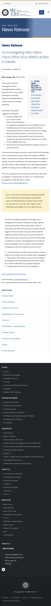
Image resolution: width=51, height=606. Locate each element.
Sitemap (5, 597)
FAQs (5, 531)
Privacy (25, 597)
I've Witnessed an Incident (12, 477)
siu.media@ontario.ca (20, 279)
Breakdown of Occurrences (12, 514)
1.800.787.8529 (42, 3)
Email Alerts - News (14, 326)
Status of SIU (10, 308)
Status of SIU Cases (9, 511)
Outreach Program (9, 409)
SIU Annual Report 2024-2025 (13, 440)
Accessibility (7, 423)
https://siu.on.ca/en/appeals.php (16, 183)
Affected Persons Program (12, 406)
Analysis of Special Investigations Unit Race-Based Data (22, 443)
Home (4, 25)
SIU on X (6, 518)
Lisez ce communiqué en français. (14, 274)
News (9, 302)
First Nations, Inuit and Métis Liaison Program (18, 416)
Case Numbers (8, 535)
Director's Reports (9, 436)
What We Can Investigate (11, 375)
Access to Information (10, 528)
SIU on (6, 320)
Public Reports (8, 433)
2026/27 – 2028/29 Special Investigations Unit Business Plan (23, 457)
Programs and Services (11, 402)
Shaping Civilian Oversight (12, 392)
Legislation (7, 389)
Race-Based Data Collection (12, 419)
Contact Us (7, 484)
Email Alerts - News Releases (13, 521)
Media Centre (13, 25)
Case (8, 351)
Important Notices (36, 597)
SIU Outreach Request (10, 480)
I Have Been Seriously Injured (13, 474)
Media (8, 296)
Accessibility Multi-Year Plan (12, 460)
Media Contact (8, 525)
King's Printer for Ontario (11, 601)
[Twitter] (3, 569)
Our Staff (6, 382)
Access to (11, 338)
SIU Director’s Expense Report (13, 450)
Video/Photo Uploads (10, 487)
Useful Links (7, 491)
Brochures (6, 453)
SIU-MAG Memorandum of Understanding (17, 463)
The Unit (6, 372)
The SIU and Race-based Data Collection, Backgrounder (22, 446)
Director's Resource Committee (14, 412)
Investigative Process (10, 378)
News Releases (8, 508)
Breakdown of (13, 314)
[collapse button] (41, 12)
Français (7, 3)
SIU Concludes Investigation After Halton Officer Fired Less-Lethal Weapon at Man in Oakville (37, 104)
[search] (48, 12)
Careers (6, 494)
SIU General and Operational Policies (15, 385)
